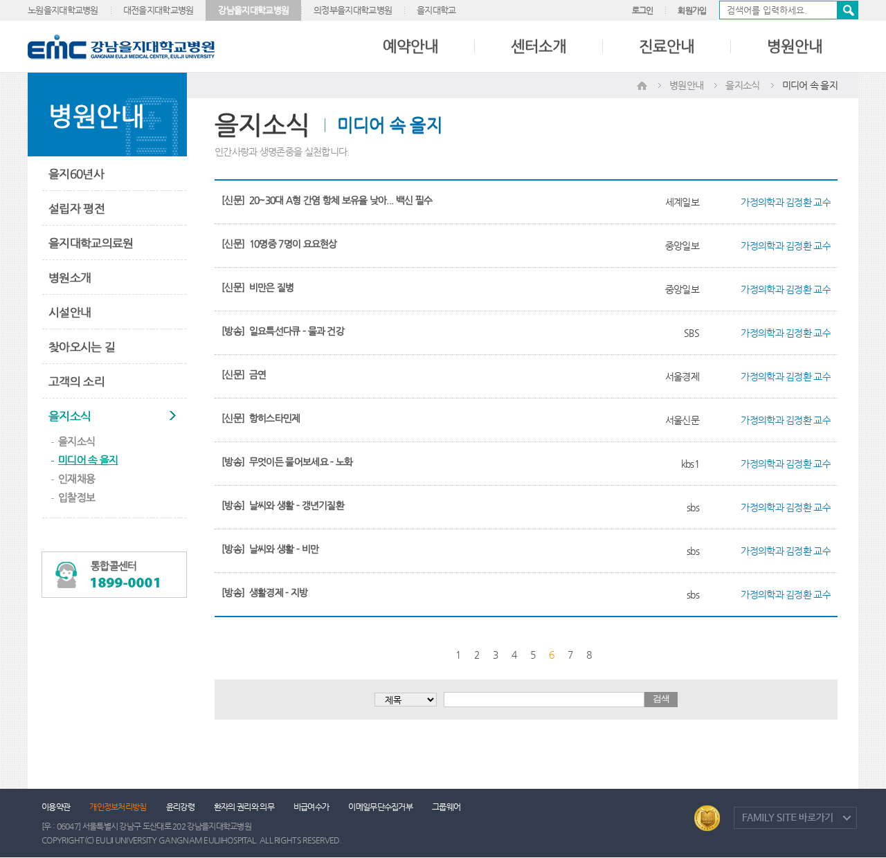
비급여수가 (311, 807)
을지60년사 (76, 174)
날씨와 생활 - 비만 (283, 548)
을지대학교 (436, 10)
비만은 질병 (271, 287)
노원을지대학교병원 (63, 10)
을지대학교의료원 (90, 243)
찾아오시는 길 (81, 347)
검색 (847, 10)
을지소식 (69, 416)
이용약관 (56, 807)
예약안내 (410, 46)
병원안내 (794, 46)
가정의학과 (762, 202)
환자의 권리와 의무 (244, 807)
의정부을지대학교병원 (353, 10)
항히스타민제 (274, 417)
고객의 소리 (76, 381)
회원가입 (692, 10)
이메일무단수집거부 (380, 807)
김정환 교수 (808, 202)
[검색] (788, 10)
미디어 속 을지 (88, 460)
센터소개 (538, 46)
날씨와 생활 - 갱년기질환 (296, 505)
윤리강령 (180, 807)
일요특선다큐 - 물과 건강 (296, 330)
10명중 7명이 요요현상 (293, 243)
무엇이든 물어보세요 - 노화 (301, 461)
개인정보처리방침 (117, 807)
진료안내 (666, 46)
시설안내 (69, 312)
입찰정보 (76, 497)
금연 (257, 374)
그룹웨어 (446, 807)
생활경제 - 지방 (278, 592)
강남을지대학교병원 (253, 10)
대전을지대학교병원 (158, 10)
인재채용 (76, 478)
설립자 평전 (76, 208)
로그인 (642, 10)
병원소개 (69, 277)
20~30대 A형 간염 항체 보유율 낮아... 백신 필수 (340, 200)
